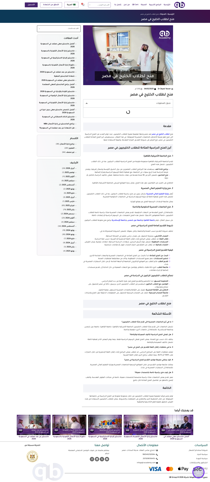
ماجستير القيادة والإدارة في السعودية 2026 (57, 92)
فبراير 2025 (70, 206)
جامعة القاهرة (149, 220)
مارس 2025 (69, 202)
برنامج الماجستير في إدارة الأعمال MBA (59, 124)
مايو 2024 (70, 239)
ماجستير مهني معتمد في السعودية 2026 (58, 80)
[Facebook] (107, 459)
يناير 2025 (70, 210)
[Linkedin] (97, 459)
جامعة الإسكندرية (118, 220)
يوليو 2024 (70, 231)
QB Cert (135, 5)
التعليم (71, 148)
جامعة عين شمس (134, 220)
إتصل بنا (117, 5)
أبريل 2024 (70, 243)
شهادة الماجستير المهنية (64, 76)
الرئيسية (167, 5)
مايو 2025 (70, 193)
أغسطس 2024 (68, 226)
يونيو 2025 (70, 189)
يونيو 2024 (70, 235)
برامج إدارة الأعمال (67, 144)
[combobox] (99, 5)
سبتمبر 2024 (69, 222)
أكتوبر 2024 (70, 218)
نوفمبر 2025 (69, 173)
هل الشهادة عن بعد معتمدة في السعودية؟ (56, 128)
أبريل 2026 (70, 169)
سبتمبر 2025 (69, 181)
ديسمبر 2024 (69, 214)
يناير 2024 (70, 247)
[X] (102, 459)
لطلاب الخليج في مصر (161, 134)
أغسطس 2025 (68, 185)
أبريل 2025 (70, 197)
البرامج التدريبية (155, 5)
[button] (87, 103)
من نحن (127, 5)
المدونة (144, 5)
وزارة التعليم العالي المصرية (157, 194)
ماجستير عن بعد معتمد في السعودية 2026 (57, 72)
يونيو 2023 (70, 251)
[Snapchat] (92, 459)
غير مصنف (70, 152)
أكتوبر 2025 (70, 177)
